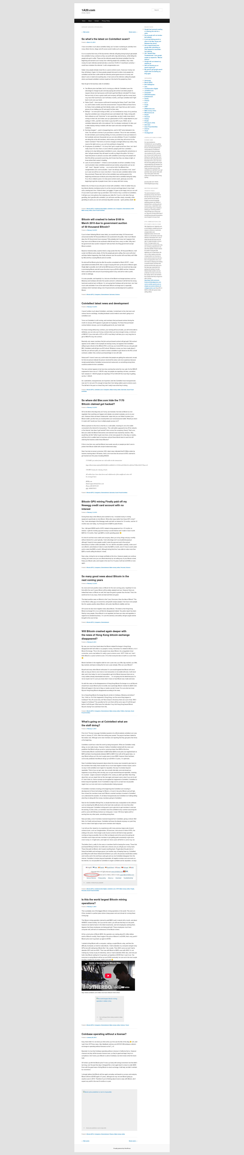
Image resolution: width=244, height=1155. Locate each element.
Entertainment (127, 208)
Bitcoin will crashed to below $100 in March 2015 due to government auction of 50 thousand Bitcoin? (104, 222)
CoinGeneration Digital (101, 208)
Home (83, 21)
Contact (97, 21)
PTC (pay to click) (149, 123)
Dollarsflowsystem (149, 94)
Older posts (85, 32)
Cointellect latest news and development (105, 303)
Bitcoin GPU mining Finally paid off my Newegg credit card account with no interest (104, 505)
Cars (145, 86)
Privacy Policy (106, 21)
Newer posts (133, 32)
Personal (123, 567)
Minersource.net (149, 113)
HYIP (132, 208)
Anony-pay (147, 80)
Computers (119, 208)
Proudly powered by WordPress (122, 1148)
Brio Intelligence (149, 84)
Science (117, 294)
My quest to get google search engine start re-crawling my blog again (153, 71)
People (132, 889)
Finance (112, 1134)
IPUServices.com (149, 109)
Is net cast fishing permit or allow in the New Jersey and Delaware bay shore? (152, 41)
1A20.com (88, 10)
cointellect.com (111, 208)
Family (146, 98)
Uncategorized (148, 133)
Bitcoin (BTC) (90, 208)
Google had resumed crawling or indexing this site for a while (153, 31)
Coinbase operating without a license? (104, 1034)
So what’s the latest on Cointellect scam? (106, 39)
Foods (146, 105)
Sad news (112, 294)
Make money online (87, 210)
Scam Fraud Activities (99, 210)
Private (146, 121)
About (90, 21)
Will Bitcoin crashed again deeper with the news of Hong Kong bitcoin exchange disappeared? (106, 634)
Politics (123, 711)
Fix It (145, 103)
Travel (127, 1025)
